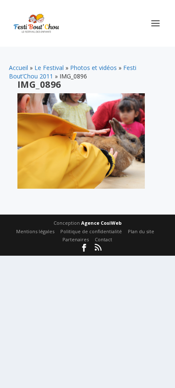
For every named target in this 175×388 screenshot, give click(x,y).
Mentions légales (35, 231)
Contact (103, 239)
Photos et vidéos (93, 68)
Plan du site (141, 231)
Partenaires (75, 239)
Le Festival (49, 68)
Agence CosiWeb (101, 223)
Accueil (18, 68)
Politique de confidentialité (91, 231)
